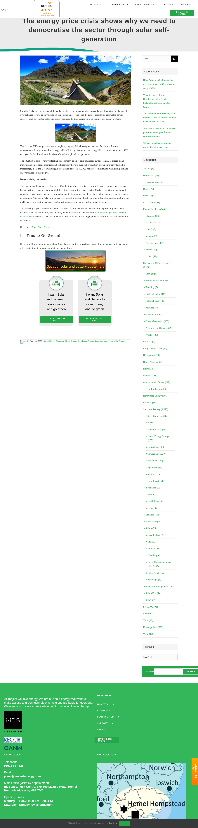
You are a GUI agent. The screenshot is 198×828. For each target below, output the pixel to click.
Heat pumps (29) (151, 355)
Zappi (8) (152, 236)
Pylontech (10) (155, 467)
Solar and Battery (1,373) (155, 409)
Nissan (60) (151, 249)
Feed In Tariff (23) (157, 535)
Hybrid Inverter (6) (154, 481)
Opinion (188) (150, 375)
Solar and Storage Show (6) (159, 586)
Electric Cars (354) (154, 243)
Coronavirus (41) (151, 202)
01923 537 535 (13, 765)
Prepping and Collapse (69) (158, 328)
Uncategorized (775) (153, 627)
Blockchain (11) (151, 175)
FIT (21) (152, 541)
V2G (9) (152, 229)
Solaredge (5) (154, 579)
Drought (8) (151, 273)
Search (149, 671)
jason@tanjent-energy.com (22, 776)
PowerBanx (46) (156, 447)
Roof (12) (152, 494)
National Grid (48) (154, 300)
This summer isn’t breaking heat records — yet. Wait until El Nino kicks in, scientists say (159, 117)
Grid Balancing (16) (155, 294)
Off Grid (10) (152, 514)
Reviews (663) (150, 402)
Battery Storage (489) (156, 416)
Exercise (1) (149, 341)
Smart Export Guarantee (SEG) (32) (159, 564)
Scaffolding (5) (155, 501)
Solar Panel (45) (156, 573)
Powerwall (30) (155, 460)
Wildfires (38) (152, 334)
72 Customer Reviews (46, 16)
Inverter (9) (151, 508)
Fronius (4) (153, 548)
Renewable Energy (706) (155, 395)
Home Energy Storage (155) (158, 438)
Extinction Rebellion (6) (157, 280)
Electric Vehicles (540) (154, 209)
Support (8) (148, 613)
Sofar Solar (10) (153, 521)
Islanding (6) (154, 555)
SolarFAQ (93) (150, 606)
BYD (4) (152, 422)
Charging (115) (152, 216)
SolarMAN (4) (152, 593)
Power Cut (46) (153, 314)
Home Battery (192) (157, 429)
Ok (124, 823)
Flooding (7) (151, 287)
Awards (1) (148, 168)
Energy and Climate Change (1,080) (157, 265)
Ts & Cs (112, 823)
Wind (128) (148, 634)
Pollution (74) (152, 307)
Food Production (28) (155, 389)
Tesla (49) (148, 620)
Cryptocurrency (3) (154, 182)
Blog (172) (148, 189)
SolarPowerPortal (40, 227)
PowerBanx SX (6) (157, 453)
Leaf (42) (152, 256)
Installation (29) (153, 487)
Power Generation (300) (157, 321)
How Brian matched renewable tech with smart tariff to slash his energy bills (159, 84)
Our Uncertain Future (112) (156, 382)
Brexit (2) (148, 195)
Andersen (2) (154, 222)
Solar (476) (151, 528)
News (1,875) (150, 368)
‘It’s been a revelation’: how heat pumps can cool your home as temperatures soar (159, 132)
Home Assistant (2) (152, 362)
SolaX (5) (150, 600)
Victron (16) (154, 474)
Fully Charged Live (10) (155, 348)
